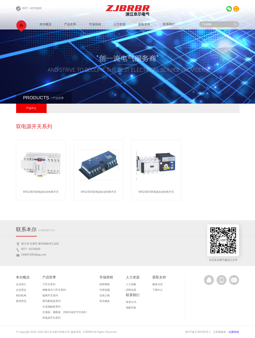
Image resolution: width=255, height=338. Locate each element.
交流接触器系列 (51, 306)
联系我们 (169, 24)
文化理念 (21, 289)
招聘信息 (131, 289)
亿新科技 (234, 331)
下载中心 (157, 289)
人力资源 (120, 24)
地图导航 (131, 307)
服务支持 (157, 284)
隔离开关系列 (50, 295)
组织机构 (21, 295)
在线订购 (104, 295)
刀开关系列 (48, 284)
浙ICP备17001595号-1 (198, 331)
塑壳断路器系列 (51, 301)
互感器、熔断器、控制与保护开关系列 (64, 312)
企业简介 (21, 284)
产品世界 (70, 24)
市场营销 (95, 24)
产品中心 (31, 108)
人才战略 (131, 284)
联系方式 (131, 302)
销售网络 (104, 284)
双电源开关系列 (51, 317)
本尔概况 (45, 24)
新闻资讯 (21, 301)
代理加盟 (104, 289)
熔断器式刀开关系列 (54, 289)
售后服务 (104, 301)
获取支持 (144, 24)
